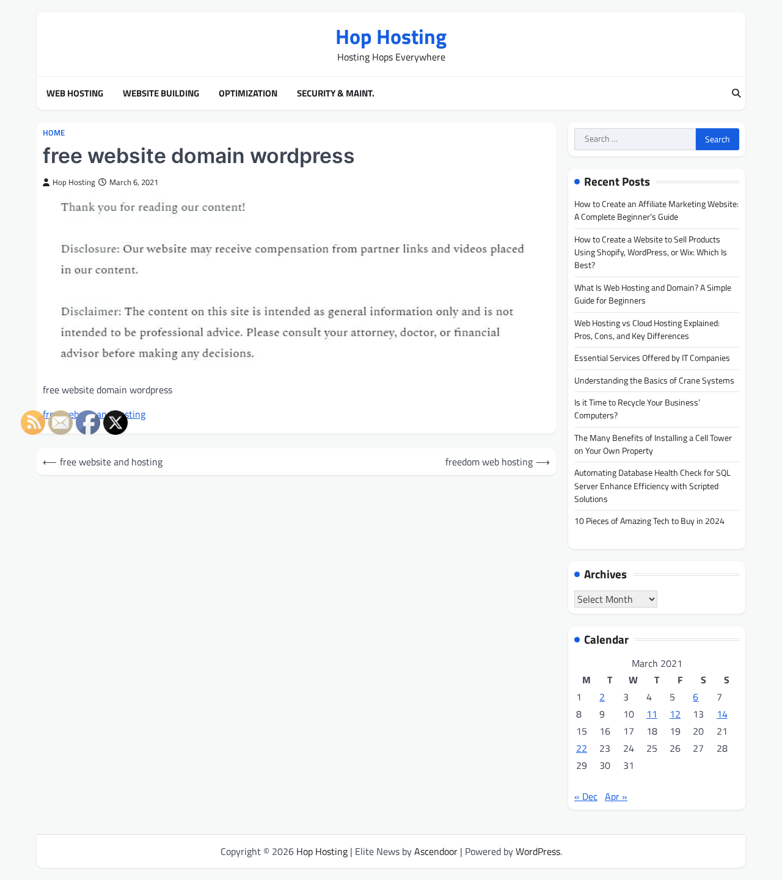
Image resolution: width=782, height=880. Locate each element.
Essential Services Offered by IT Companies (652, 358)
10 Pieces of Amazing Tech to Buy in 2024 (649, 521)
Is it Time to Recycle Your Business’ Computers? (637, 409)
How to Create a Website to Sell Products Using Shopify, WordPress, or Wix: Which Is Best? (650, 252)
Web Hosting (74, 93)
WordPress (538, 851)
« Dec (585, 796)
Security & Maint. (336, 93)
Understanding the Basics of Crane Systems (654, 380)
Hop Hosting (391, 36)
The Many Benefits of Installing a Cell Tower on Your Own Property (653, 444)
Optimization (248, 93)
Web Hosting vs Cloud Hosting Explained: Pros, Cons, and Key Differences (647, 329)
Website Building (161, 93)
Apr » (616, 796)
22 (581, 748)
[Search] (736, 93)
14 (722, 714)
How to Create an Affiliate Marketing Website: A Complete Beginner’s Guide (656, 210)
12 (675, 714)
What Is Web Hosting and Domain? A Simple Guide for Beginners (652, 294)
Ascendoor (436, 851)
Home (54, 132)
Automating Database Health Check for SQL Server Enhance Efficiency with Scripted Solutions (652, 486)
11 (651, 714)
